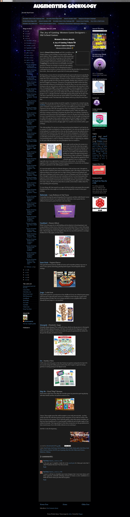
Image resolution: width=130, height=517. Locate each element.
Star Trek (102, 148)
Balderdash (43, 195)
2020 (26, 33)
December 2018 (30, 41)
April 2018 (29, 60)
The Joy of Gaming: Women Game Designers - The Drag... (31, 168)
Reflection (42, 452)
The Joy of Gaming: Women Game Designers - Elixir (31, 235)
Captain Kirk (95, 157)
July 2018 (28, 53)
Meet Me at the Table (71, 450)
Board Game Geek (27, 294)
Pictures (82, 450)
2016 (26, 272)
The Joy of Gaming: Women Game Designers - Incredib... (31, 122)
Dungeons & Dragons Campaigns (87, 18)
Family (70, 448)
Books (105, 146)
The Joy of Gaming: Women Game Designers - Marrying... (31, 154)
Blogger (80, 514)
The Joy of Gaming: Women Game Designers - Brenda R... (31, 96)
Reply (44, 467)
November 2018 (30, 43)
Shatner (103, 158)
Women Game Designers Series (47, 23)
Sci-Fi (96, 148)
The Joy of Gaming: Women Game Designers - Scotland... (31, 248)
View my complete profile (29, 324)
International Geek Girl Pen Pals (29, 287)
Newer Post (44, 504)
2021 (26, 31)
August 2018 (29, 50)
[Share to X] (67, 446)
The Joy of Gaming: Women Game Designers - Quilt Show (31, 147)
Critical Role (26, 290)
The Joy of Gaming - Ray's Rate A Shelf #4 (31, 225)
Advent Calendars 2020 (70, 18)
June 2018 (29, 55)
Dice (67, 448)
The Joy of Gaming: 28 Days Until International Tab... (31, 66)
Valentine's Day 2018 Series (30, 23)
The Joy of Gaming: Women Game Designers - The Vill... (31, 115)
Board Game (47, 448)
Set (41, 361)
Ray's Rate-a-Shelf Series (97, 21)
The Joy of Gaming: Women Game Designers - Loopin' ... (31, 241)
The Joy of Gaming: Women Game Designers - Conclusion (31, 72)
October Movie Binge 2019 (30, 21)
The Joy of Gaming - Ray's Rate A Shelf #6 (31, 141)
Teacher (94, 143)
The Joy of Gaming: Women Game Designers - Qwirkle (31, 199)
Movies (102, 143)
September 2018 (30, 48)
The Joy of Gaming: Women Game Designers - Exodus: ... (31, 161)
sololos (70, 514)
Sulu (104, 157)
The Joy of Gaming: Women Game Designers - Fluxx (31, 230)
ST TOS (100, 150)
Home (65, 504)
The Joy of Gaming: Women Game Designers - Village (31, 173)
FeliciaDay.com (27, 292)
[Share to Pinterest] (70, 446)
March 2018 (29, 63)
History (50, 450)
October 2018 (29, 45)
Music (94, 150)
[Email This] (65, 446)
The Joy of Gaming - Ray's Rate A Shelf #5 (31, 179)
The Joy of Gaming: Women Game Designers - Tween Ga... (31, 84)
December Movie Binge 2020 (54, 18)
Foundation (94, 160)
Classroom (95, 145)
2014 (26, 277)
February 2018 (30, 267)
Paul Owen (46, 461)
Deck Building (61, 448)
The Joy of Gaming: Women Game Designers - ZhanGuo (31, 129)
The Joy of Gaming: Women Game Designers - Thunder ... (31, 135)
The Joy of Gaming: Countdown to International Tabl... (31, 103)
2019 (26, 36)
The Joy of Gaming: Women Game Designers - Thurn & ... (31, 192)
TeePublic (25, 305)
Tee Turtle (25, 303)
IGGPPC (55, 450)
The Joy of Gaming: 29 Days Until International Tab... (31, 78)
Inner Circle (44, 263)
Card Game (54, 448)
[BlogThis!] (66, 446)
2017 (26, 270)
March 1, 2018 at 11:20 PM (55, 461)
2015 (26, 275)
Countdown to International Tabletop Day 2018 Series (72, 23)
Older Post (85, 504)
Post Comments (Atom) (52, 508)
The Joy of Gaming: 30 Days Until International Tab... (31, 90)
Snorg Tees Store (27, 309)
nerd (78, 450)
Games (74, 448)
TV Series (102, 145)
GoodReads (26, 298)
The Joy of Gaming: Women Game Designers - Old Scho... (31, 262)
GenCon (45, 450)
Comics (94, 153)
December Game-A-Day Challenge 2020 (33, 18)
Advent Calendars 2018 (45, 21)
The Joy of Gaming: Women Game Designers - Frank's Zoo (31, 219)
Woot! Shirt (26, 300)
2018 (26, 38)
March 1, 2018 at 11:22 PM (55, 472)
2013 (26, 280)
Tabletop (48, 452)
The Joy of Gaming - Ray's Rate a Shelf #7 (31, 109)
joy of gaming (61, 450)
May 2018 (28, 58)
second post (71, 463)
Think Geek (26, 307)
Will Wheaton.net (27, 296)
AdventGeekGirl (28, 321)
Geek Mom (83, 448)
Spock (103, 155)
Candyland (43, 223)
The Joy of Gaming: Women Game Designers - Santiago (31, 212)
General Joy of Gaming (82, 21)
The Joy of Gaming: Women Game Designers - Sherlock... (31, 255)
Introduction (95, 158)
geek (78, 448)
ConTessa (42, 105)
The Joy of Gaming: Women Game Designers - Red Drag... (31, 185)
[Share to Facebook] (69, 446)
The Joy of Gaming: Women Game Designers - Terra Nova (31, 205)
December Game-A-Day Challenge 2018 (63, 21)
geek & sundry (96, 146)
